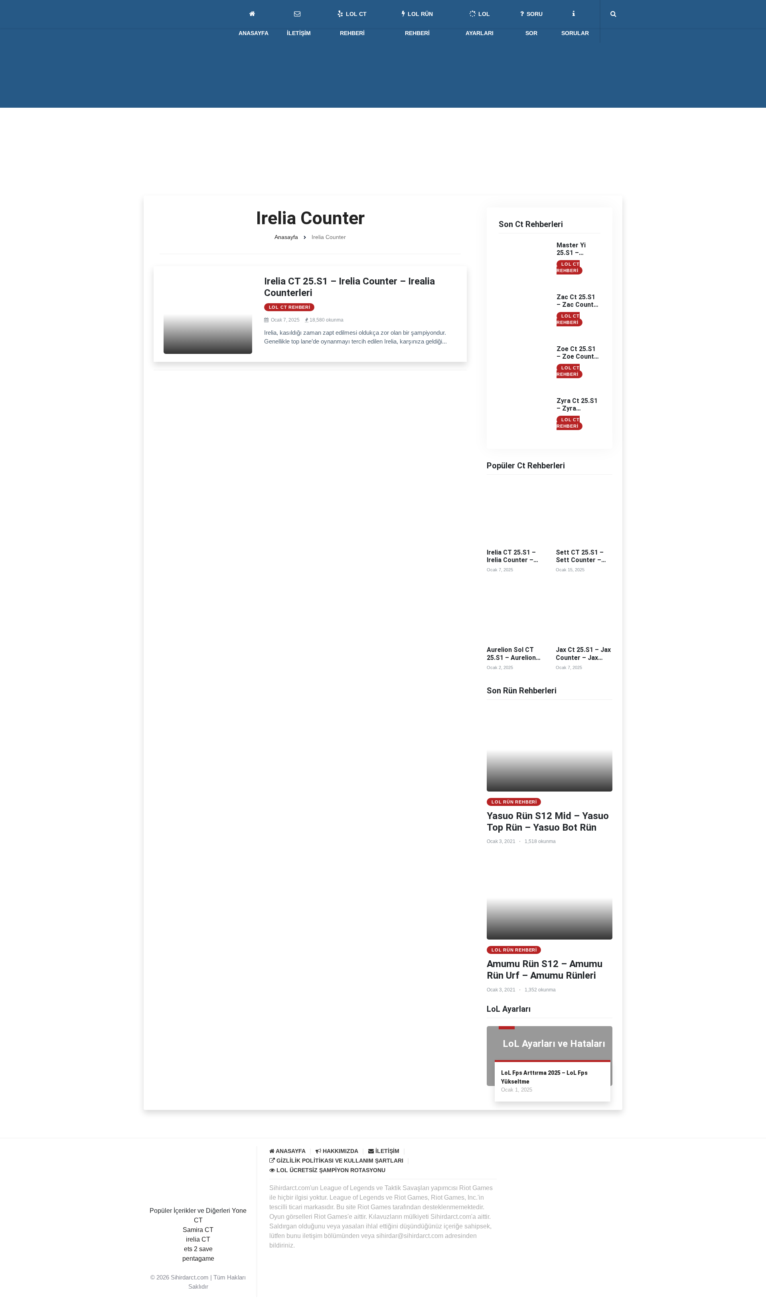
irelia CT (198, 1239)
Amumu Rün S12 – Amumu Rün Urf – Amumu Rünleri (544, 969)
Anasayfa (286, 237)
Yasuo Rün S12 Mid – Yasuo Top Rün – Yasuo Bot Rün (548, 821)
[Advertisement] (383, 136)
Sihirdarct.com (190, 1277)
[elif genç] (198, 1268)
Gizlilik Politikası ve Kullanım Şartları (339, 1160)
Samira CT (198, 1229)
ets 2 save (198, 1249)
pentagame (198, 1258)
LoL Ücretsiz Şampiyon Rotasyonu (330, 1170)
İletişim (386, 1151)
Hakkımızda (339, 1151)
